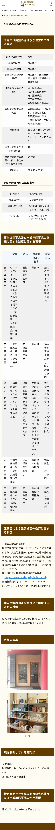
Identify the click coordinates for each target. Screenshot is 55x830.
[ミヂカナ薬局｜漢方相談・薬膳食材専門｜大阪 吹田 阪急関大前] (27, 4)
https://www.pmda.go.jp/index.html (25, 577)
